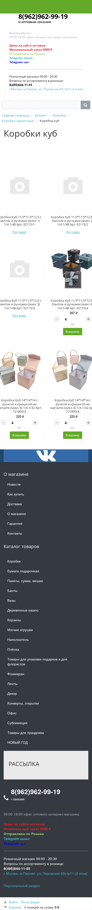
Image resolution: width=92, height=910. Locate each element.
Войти (13, 902)
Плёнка (13, 649)
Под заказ (19, 232)
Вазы (11, 600)
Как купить (15, 493)
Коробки (14, 561)
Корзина (15, 907)
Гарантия (14, 523)
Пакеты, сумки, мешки (25, 580)
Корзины (14, 619)
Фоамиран (15, 673)
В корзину (72, 331)
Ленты (12, 683)
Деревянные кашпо (23, 610)
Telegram (16, 58)
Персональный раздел (22, 885)
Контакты (14, 533)
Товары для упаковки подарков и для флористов (37, 661)
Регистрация (30, 902)
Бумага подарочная (23, 570)
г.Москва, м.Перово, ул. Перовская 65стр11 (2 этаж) (46, 89)
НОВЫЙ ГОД (17, 742)
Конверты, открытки (23, 703)
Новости (14, 484)
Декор (12, 693)
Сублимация (17, 722)
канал (28, 58)
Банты (12, 590)
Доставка (14, 503)
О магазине (16, 513)
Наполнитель (18, 639)
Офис (12, 712)
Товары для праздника (25, 732)
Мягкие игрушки (20, 629)
